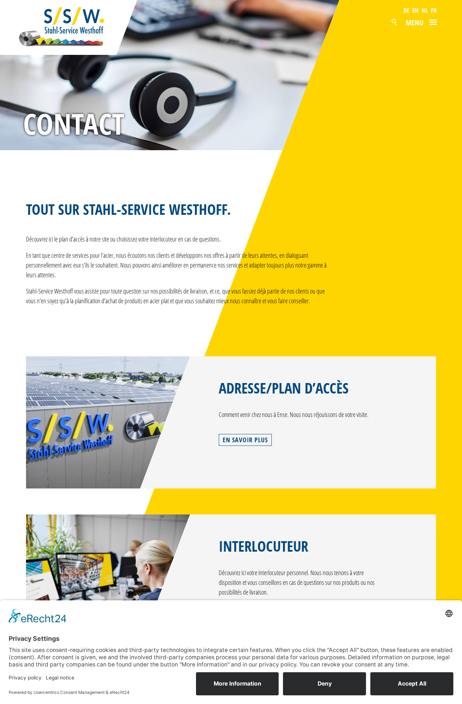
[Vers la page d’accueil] (69, 27)
